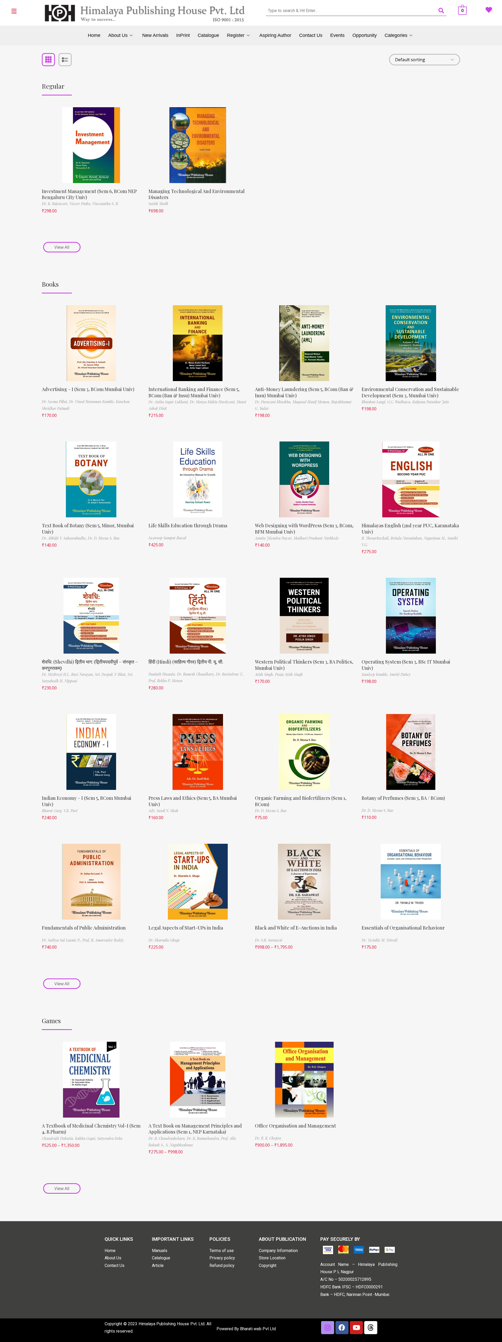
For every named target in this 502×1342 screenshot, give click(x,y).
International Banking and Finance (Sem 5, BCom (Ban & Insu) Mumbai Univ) (194, 392)
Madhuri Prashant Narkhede (316, 538)
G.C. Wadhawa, (399, 401)
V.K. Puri (70, 810)
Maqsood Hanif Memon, (312, 401)
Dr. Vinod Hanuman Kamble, (92, 401)
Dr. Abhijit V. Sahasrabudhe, (65, 538)
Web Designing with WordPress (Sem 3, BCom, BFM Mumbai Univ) (304, 528)
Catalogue (208, 35)
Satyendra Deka (109, 1138)
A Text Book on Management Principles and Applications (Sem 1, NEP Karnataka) (195, 1129)
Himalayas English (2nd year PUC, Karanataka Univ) (410, 528)
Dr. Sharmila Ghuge (164, 940)
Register (235, 35)
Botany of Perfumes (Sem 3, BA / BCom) (403, 798)
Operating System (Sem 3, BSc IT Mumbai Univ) (406, 665)
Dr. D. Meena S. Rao (103, 538)
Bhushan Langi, (374, 401)
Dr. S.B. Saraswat (268, 940)
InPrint (183, 35)
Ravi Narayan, (83, 674)
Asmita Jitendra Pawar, (274, 538)
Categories (396, 35)
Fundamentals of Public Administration (84, 928)
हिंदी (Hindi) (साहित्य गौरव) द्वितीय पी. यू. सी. (186, 662)
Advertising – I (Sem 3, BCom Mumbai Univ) (88, 389)
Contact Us (310, 35)
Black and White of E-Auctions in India (296, 928)
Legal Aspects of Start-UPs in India (186, 928)
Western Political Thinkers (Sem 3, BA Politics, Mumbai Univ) (304, 665)
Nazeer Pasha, (80, 203)
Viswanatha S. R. (105, 203)
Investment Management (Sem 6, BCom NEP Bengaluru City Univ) (89, 194)
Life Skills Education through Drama (188, 525)
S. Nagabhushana (179, 1144)
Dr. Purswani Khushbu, (274, 401)
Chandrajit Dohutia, (58, 1138)
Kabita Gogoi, (86, 1138)
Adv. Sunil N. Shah (163, 810)
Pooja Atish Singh (289, 674)
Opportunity (364, 35)
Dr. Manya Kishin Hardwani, (213, 401)
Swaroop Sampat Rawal (167, 537)
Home (94, 35)
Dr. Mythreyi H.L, (56, 674)
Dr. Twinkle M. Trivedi (379, 940)
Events (337, 35)
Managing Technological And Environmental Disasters (197, 194)
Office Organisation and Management (295, 1126)
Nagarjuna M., (435, 538)
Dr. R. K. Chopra (268, 1138)
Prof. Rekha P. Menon (165, 680)
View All (61, 247)
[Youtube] (356, 1327)
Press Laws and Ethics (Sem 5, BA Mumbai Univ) (193, 801)
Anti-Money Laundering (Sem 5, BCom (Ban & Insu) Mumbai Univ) (304, 392)
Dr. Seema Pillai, (55, 401)
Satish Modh (158, 203)
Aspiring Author (275, 35)
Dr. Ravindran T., (230, 674)
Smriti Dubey (400, 674)
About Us (118, 35)
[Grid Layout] (48, 59)
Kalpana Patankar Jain (430, 401)
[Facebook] (342, 1327)
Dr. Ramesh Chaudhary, (196, 674)
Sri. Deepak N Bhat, (111, 674)
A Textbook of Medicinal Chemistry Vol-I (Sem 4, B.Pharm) (91, 1129)
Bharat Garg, (53, 810)
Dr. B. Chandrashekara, (168, 1138)
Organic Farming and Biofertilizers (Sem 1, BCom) (300, 801)
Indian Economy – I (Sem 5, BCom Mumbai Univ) (86, 801)
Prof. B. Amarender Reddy (103, 940)
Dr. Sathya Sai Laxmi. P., (62, 940)
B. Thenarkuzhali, (376, 538)
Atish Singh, (265, 674)
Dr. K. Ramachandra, (204, 1138)
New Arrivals (155, 35)
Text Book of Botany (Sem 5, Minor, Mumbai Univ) (88, 528)
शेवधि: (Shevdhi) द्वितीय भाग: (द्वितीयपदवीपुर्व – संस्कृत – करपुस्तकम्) (90, 665)
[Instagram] (327, 1327)
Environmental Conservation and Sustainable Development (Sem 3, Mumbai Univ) (410, 392)
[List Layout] (65, 59)
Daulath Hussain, (163, 674)
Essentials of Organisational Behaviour (403, 928)
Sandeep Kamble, (376, 674)
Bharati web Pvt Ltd (258, 1328)
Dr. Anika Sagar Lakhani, (169, 401)
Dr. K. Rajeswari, (55, 203)
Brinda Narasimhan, (407, 538)
